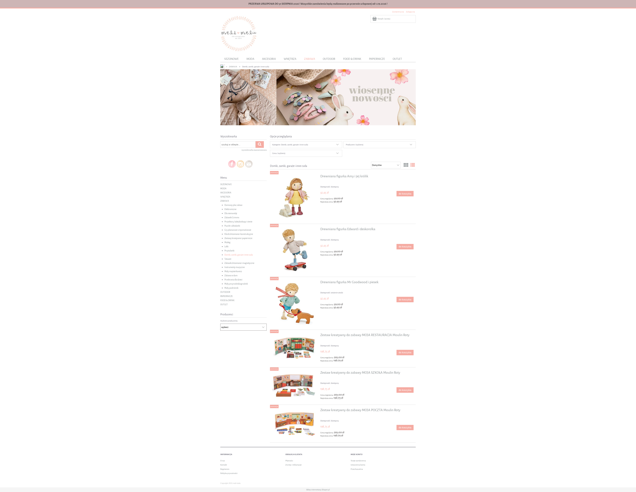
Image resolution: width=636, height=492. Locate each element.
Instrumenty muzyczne (234, 267)
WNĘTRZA (225, 196)
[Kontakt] (249, 163)
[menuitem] (231, 59)
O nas (222, 460)
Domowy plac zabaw (233, 205)
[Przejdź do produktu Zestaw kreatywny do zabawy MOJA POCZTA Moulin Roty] (294, 424)
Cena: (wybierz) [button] (278, 153)
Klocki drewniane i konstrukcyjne (238, 234)
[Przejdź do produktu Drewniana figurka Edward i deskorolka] (294, 250)
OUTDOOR (225, 292)
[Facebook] (232, 163)
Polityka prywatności (229, 473)
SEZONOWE (226, 184)
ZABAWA (224, 201)
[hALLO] (318, 97)
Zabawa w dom (231, 275)
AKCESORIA (225, 192)
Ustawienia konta (358, 464)
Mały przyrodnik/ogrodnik (236, 283)
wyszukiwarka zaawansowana (254, 150)
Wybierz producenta (229, 321)
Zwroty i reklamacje (293, 464)
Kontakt (223, 464)
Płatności (289, 460)
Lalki (226, 246)
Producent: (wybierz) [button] (354, 144)
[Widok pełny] (412, 165)
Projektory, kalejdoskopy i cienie (238, 221)
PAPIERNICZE (226, 296)
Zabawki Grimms (231, 217)
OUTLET (224, 304)
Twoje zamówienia (358, 460)
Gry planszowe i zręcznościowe (237, 230)
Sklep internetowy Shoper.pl (318, 489)
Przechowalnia (357, 469)
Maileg (227, 242)
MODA (223, 188)
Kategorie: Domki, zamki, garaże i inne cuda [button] (290, 144)
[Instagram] (240, 163)
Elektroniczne (230, 209)
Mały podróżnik (231, 288)
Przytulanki (229, 250)
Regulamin (224, 469)
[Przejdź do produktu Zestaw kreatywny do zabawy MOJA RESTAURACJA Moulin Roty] (294, 347)
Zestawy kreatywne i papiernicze (238, 238)
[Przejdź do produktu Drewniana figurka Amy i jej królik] (294, 197)
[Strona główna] (238, 33)
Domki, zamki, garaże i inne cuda (238, 254)
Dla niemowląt (230, 213)
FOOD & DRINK (227, 300)
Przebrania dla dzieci (233, 279)
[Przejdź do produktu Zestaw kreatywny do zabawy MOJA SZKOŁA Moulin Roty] (294, 385)
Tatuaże (227, 259)
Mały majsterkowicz (233, 271)
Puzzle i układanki (232, 225)
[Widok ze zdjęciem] (406, 165)
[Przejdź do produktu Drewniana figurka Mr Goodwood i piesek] (294, 303)
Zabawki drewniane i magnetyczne (239, 263)
